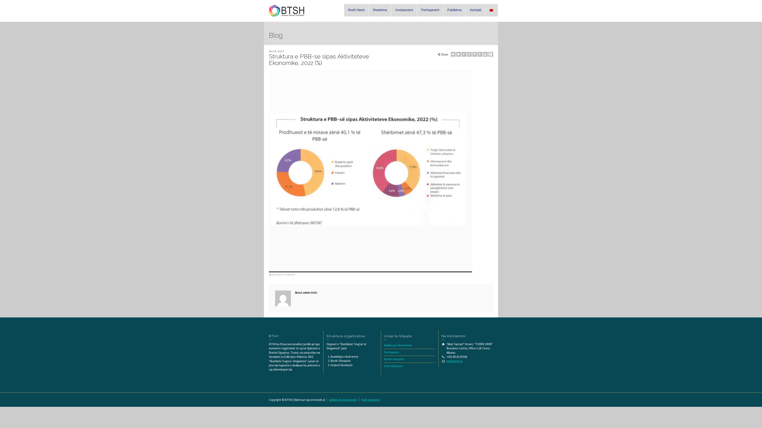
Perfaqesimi (430, 10)
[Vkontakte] (490, 54)
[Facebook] (464, 54)
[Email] (453, 54)
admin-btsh (276, 274)
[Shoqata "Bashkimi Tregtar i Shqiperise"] (287, 10)
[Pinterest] (474, 54)
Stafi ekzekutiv (393, 366)
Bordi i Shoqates (394, 359)
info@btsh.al (454, 361)
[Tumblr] (480, 54)
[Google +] (469, 54)
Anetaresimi (404, 10)
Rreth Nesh (356, 10)
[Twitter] (458, 54)
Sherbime (380, 10)
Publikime (454, 10)
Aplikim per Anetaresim (398, 345)
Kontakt (475, 10)
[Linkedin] (485, 54)
